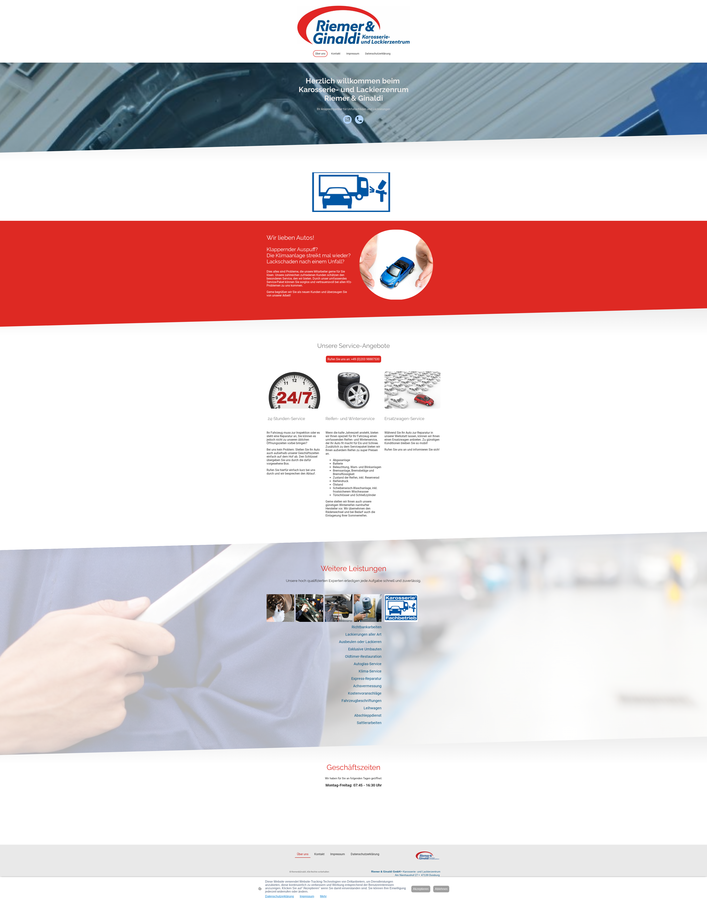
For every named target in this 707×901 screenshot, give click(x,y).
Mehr (323, 896)
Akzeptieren (421, 889)
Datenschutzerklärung (279, 896)
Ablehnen (441, 889)
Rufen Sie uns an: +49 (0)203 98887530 (353, 359)
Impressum (307, 896)
